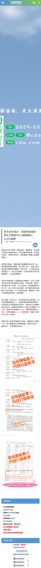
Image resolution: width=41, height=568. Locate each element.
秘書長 (12, 241)
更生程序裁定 (11, 231)
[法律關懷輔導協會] (13, 2)
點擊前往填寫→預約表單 (11, 524)
